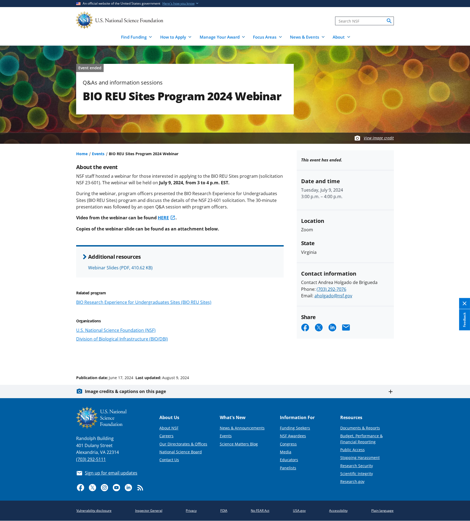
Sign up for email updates (111, 473)
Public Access (352, 449)
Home (82, 153)
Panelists (288, 467)
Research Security (356, 465)
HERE (163, 218)
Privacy (191, 510)
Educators (289, 459)
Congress (288, 444)
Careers (166, 435)
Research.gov (352, 481)
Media (285, 451)
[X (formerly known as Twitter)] (92, 487)
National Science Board (180, 451)
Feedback (464, 319)
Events (98, 153)
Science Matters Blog (239, 444)
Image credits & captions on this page (125, 391)
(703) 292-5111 (91, 459)
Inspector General (148, 510)
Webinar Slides (120, 268)
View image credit (379, 138)
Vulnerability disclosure (94, 510)
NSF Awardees (293, 435)
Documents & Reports (360, 427)
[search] (389, 21)
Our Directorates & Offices (183, 444)
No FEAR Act (260, 510)
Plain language (382, 510)
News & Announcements (242, 427)
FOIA (223, 510)
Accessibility (338, 510)
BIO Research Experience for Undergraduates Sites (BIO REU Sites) (143, 302)
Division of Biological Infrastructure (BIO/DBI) (122, 339)
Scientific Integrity (356, 473)
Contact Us (169, 459)
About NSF (168, 427)
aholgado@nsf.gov (333, 296)
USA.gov (299, 510)
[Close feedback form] (464, 303)
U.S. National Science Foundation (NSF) (116, 330)
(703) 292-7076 (331, 289)
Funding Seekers (295, 427)
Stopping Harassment (360, 457)
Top (458, 357)
